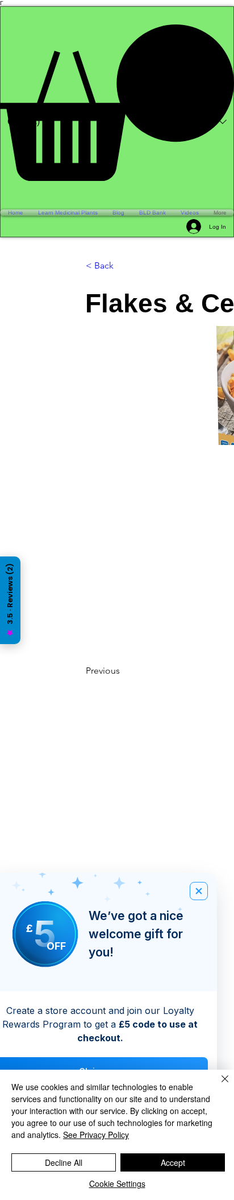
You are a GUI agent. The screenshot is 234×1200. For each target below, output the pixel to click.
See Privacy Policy (96, 1134)
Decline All (63, 1162)
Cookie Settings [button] (117, 1183)
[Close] (218, 1085)
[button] (117, 102)
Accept (173, 1162)
